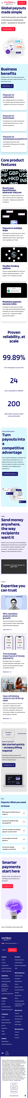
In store (4, 962)
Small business (19, 976)
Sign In (4, 950)
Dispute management (20, 965)
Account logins (19, 1016)
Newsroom (4, 1028)
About (3, 1017)
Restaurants (18, 995)
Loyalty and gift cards (7, 993)
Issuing (17, 1035)
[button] (14, 813)
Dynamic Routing (6, 981)
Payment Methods (6, 971)
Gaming (17, 992)
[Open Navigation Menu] (2, 3)
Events (3, 1025)
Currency (17, 1037)
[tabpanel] (14, 766)
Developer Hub (18, 1019)
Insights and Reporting (5, 990)
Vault (16, 968)
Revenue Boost (6, 978)
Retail (16, 998)
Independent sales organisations (20, 1005)
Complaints (18, 1021)
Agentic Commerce (6, 968)
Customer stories (6, 1006)
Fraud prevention (19, 960)
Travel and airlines (19, 1001)
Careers (3, 1034)
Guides (3, 1004)
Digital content (19, 987)
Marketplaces (5, 1041)
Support (17, 1013)
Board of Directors (6, 1022)
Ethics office (18, 1024)
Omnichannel (5, 965)
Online (3, 960)
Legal (3, 1031)
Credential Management (5, 985)
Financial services (19, 990)
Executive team (6, 1020)
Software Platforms (7, 1044)
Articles (4, 1001)
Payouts (17, 1032)
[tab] (8, 733)
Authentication (19, 962)
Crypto (16, 984)
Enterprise (17, 978)
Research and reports (7, 1009)
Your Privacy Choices (7, 1053)
